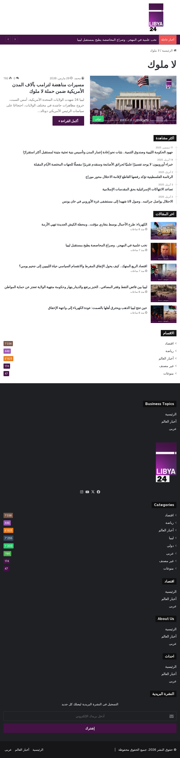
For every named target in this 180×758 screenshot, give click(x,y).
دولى (170, 546)
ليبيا (171, 538)
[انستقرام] (81, 492)
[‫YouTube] (87, 492)
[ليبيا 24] (156, 17)
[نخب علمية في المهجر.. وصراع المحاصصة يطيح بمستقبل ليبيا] (163, 251)
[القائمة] (6, 19)
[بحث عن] (174, 19)
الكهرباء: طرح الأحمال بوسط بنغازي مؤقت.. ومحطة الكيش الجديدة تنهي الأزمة (94, 224)
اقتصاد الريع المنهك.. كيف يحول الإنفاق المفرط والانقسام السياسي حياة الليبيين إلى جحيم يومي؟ (83, 266)
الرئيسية (168, 50)
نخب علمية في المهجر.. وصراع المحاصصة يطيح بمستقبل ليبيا (106, 245)
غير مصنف (166, 366)
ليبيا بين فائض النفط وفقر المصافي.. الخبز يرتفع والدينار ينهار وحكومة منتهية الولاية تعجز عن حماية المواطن (75, 287)
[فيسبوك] (98, 492)
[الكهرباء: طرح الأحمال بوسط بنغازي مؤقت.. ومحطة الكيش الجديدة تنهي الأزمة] (163, 231)
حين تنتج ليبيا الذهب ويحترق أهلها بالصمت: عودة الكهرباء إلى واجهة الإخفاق (97, 308)
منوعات (168, 373)
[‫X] (93, 492)
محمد (77, 78)
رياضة (169, 351)
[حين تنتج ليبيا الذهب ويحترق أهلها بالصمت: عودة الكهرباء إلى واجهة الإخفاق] (163, 314)
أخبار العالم (166, 358)
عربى (172, 429)
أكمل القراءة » (68, 121)
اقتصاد (169, 343)
